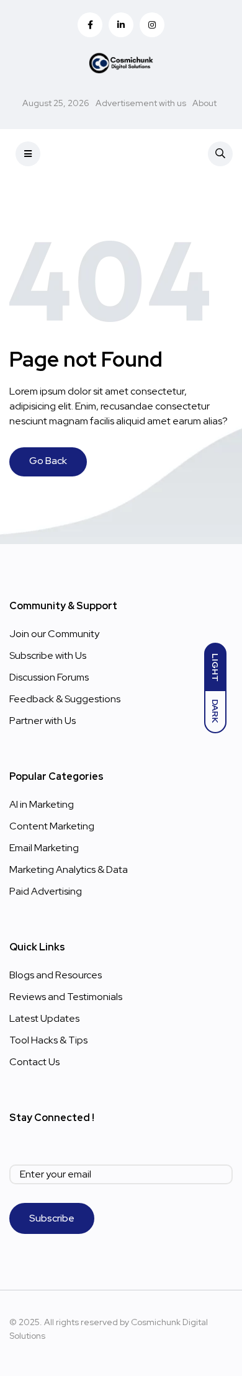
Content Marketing (51, 826)
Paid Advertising (45, 891)
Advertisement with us (141, 103)
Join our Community (54, 633)
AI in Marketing (41, 804)
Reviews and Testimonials (65, 996)
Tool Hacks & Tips (48, 1040)
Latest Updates (44, 1018)
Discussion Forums (49, 677)
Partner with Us (42, 720)
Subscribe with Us (47, 655)
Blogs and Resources (55, 974)
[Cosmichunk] (121, 62)
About (204, 103)
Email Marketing (44, 847)
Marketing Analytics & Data (68, 869)
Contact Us (34, 1061)
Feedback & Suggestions (64, 698)
